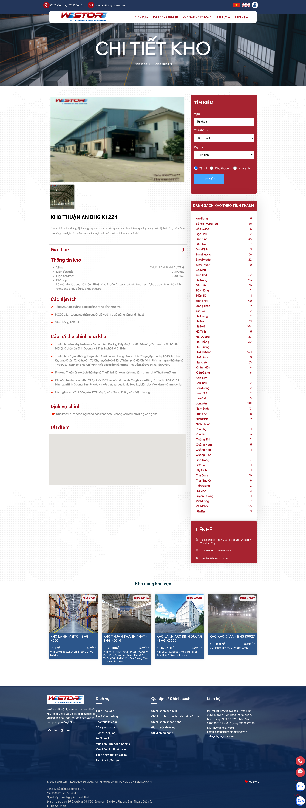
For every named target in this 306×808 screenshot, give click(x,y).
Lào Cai (201, 398)
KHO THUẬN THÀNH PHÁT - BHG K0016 (125, 638)
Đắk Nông (202, 290)
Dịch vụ (140, 17)
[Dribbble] (61, 730)
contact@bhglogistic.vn (110, 5)
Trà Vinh (201, 490)
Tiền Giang (203, 485)
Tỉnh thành (201, 130)
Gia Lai (200, 311)
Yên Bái (200, 511)
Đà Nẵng (201, 280)
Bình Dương (203, 254)
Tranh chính (140, 64)
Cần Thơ (201, 275)
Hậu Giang (202, 347)
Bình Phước (203, 259)
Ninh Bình (202, 419)
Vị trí (197, 114)
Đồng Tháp (203, 306)
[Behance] (68, 730)
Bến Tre (201, 244)
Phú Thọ (201, 429)
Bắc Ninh (201, 239)
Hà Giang (202, 316)
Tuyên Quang (204, 496)
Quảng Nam (204, 444)
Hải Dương (203, 336)
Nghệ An (201, 413)
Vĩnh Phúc (202, 506)
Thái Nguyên (204, 480)
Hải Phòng (202, 342)
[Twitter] (55, 730)
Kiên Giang (203, 372)
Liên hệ (240, 17)
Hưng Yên (202, 362)
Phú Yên (201, 434)
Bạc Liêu (201, 234)
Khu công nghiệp (165, 17)
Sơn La (200, 465)
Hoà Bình (202, 357)
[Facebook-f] (49, 730)
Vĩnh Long (202, 501)
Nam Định (202, 408)
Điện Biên (202, 295)
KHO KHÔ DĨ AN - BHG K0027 (232, 636)
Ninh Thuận (203, 424)
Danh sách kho (164, 64)
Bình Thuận (203, 264)
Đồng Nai (202, 300)
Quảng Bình (203, 439)
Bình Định (202, 249)
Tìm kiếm (209, 178)
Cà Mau (201, 270)
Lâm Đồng (202, 388)
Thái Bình (202, 475)
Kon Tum (201, 377)
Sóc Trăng (202, 460)
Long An (201, 403)
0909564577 (76, 5)
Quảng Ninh (203, 455)
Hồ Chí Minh (203, 352)
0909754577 (58, 5)
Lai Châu (201, 383)
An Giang (202, 218)
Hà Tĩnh (201, 331)
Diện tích (199, 147)
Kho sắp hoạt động (197, 17)
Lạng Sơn (202, 393)
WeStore (253, 781)
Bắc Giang (202, 228)
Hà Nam (201, 321)
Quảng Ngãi (203, 449)
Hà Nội (200, 326)
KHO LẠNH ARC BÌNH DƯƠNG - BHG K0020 (179, 638)
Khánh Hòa (203, 367)
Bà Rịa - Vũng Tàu (207, 223)
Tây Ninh (201, 470)
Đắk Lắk (201, 285)
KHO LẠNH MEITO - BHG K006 (69, 638)
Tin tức (222, 17)
